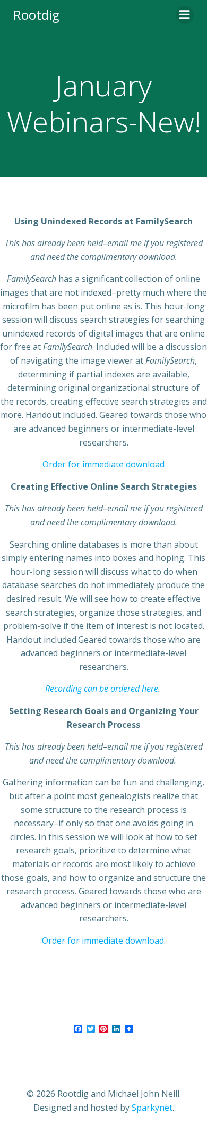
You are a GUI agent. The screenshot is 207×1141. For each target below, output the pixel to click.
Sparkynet (152, 1107)
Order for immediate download (103, 464)
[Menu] (185, 15)
